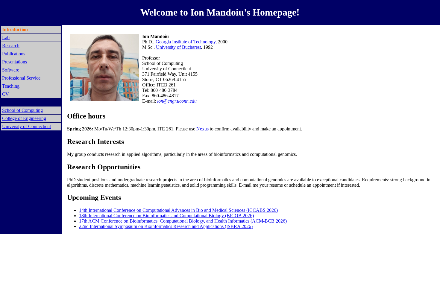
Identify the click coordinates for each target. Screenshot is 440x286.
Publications (13, 53)
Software (10, 69)
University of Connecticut (26, 126)
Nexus (202, 128)
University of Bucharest (178, 47)
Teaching (10, 86)
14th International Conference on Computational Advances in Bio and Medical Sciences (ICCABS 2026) (178, 210)
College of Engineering (24, 118)
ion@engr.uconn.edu (177, 101)
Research (10, 45)
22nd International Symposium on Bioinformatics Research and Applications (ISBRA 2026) (166, 226)
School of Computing (22, 110)
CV (5, 94)
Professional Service (21, 77)
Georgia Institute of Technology (186, 41)
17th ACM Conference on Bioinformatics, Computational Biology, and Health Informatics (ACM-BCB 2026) (183, 220)
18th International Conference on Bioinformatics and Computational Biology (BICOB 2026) (166, 215)
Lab (6, 37)
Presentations (14, 61)
